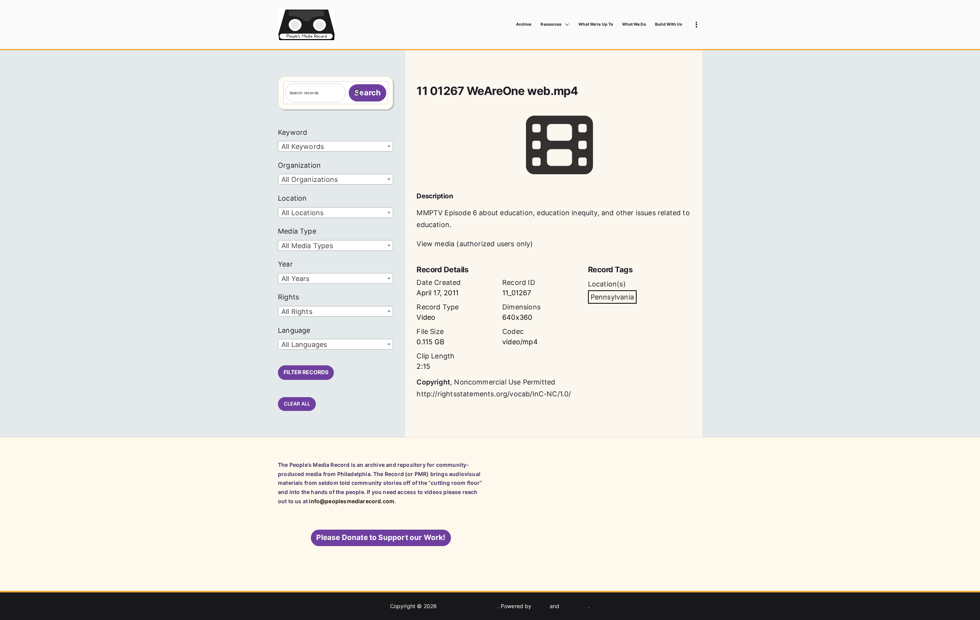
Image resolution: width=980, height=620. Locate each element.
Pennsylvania (612, 297)
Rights (288, 297)
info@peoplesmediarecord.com (351, 501)
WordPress (575, 606)
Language (294, 330)
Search (367, 92)
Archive (523, 24)
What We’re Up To (595, 24)
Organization (299, 165)
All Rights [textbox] (296, 312)
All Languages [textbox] (304, 344)
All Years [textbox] (295, 279)
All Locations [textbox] (302, 213)
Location (292, 198)
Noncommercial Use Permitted (504, 382)
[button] (565, 24)
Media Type (297, 231)
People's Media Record (468, 606)
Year (285, 264)
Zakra (540, 606)
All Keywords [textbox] (302, 146)
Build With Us (668, 24)
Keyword (292, 132)
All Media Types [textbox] (307, 246)
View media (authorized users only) (474, 244)
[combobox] (335, 146)
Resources (551, 24)
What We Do (634, 24)
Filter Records (306, 372)
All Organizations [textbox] (309, 179)
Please (380, 537)
